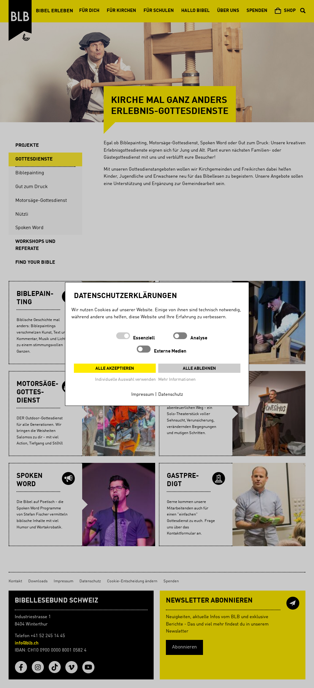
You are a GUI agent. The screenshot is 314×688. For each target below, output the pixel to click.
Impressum (142, 394)
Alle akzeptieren (114, 368)
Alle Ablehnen (199, 368)
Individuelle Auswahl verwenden (125, 379)
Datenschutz (170, 394)
